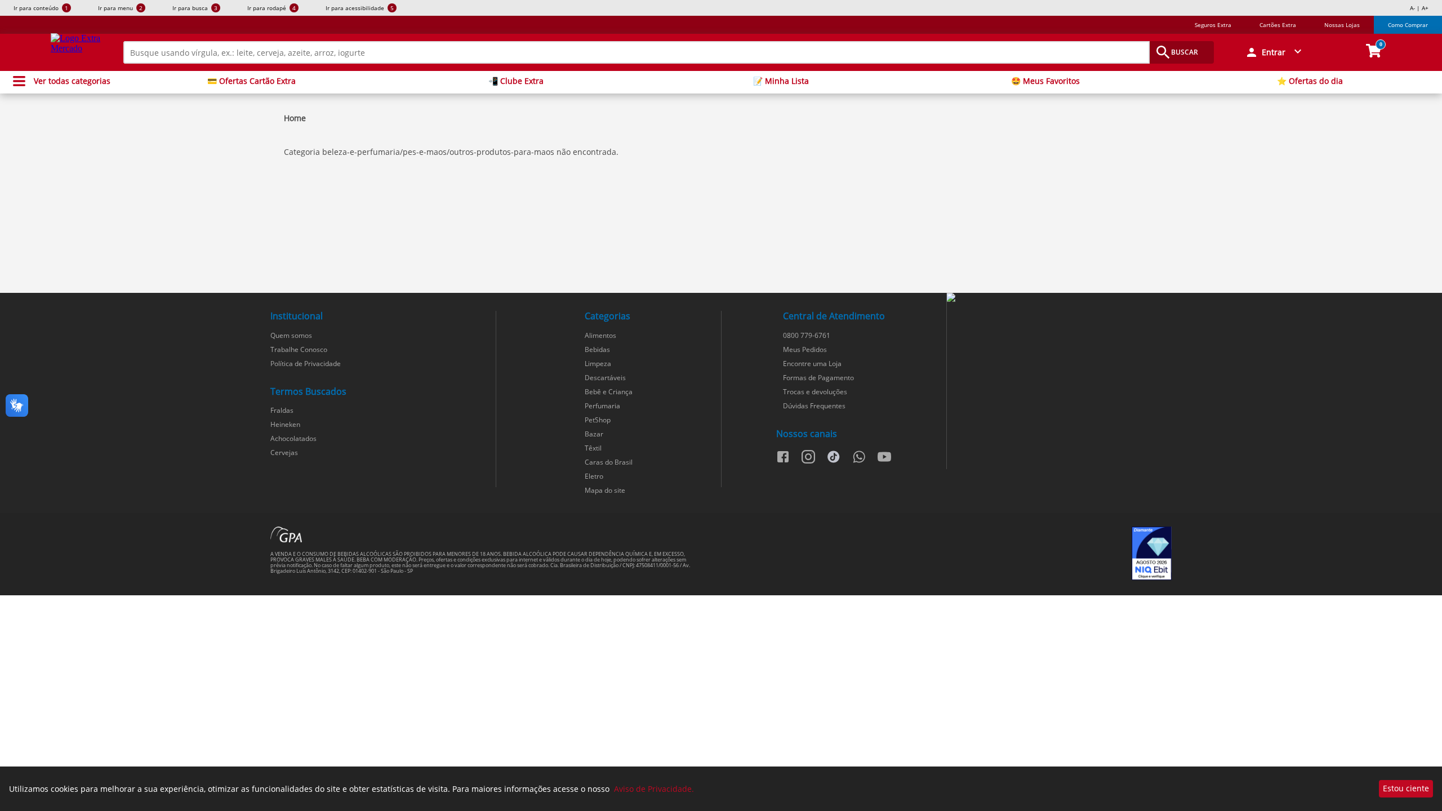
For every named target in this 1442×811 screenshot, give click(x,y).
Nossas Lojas (1342, 25)
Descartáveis (605, 377)
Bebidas (597, 349)
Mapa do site (605, 490)
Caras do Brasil (609, 462)
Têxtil (593, 448)
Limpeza (598, 363)
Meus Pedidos (805, 349)
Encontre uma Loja (812, 363)
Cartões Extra (1277, 25)
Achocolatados (293, 438)
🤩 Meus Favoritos (1045, 81)
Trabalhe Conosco (298, 349)
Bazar (594, 434)
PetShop (598, 420)
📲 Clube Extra (516, 81)
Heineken (285, 424)
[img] (1059, 298)
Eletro (594, 476)
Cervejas (284, 452)
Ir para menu (120, 8)
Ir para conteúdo (41, 8)
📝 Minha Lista (781, 81)
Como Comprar (1408, 25)
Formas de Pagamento (818, 377)
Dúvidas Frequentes (814, 406)
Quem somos (291, 335)
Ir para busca (194, 8)
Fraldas (281, 410)
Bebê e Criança (609, 391)
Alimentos (600, 335)
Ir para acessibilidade (360, 8)
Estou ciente (1406, 788)
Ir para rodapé (271, 8)
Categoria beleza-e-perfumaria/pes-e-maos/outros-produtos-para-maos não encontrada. (451, 151)
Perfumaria (602, 406)
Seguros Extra (1213, 25)
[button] (1275, 52)
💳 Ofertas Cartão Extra (251, 81)
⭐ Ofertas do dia (1310, 81)
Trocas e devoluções (815, 391)
